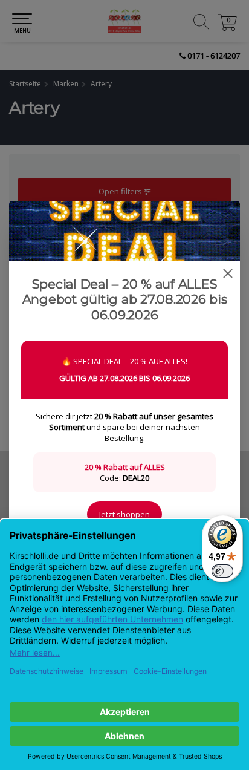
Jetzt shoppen (124, 514)
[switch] (222, 571)
